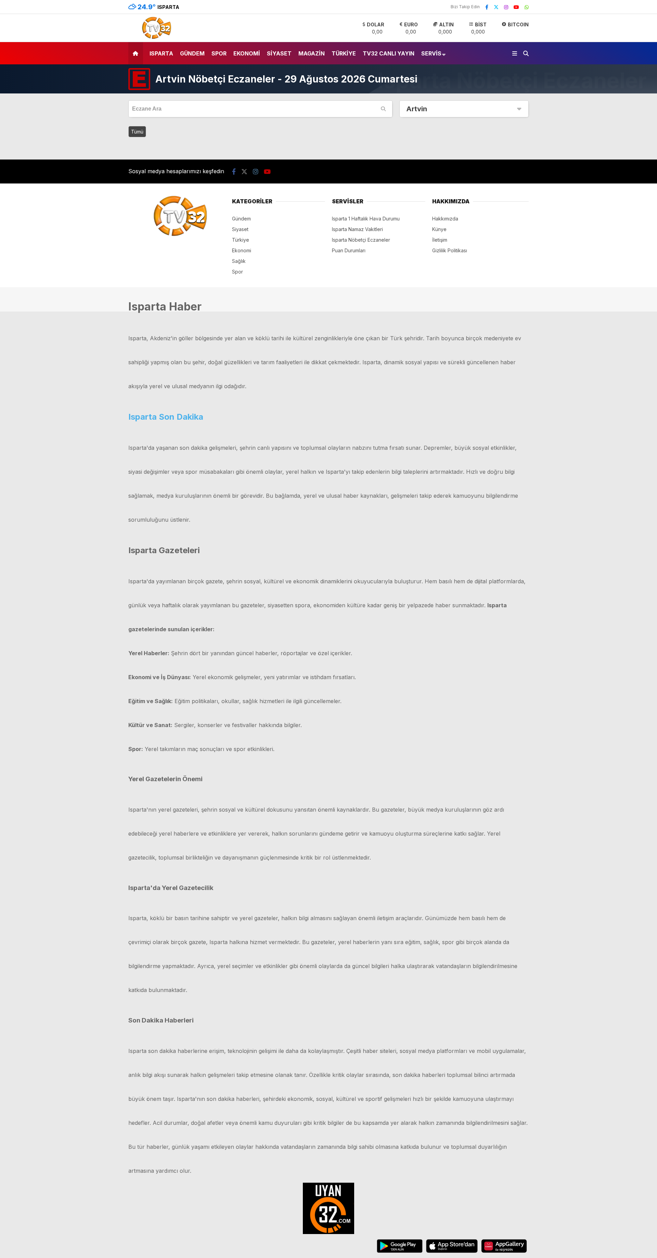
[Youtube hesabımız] (516, 7)
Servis (431, 53)
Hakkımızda (445, 218)
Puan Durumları (348, 250)
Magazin (311, 53)
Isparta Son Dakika (165, 417)
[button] (137, 53)
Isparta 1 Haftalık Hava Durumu (366, 218)
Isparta (161, 53)
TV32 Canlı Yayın (388, 53)
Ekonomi (246, 53)
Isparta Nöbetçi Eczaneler (361, 240)
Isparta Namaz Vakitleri (357, 229)
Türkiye (344, 53)
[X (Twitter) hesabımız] (496, 7)
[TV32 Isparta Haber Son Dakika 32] (154, 38)
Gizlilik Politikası (449, 250)
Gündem (192, 53)
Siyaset (279, 53)
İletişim (439, 240)
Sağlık (239, 261)
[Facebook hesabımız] (486, 7)
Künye (439, 229)
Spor (219, 53)
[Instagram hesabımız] (506, 7)
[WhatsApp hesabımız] (527, 7)
